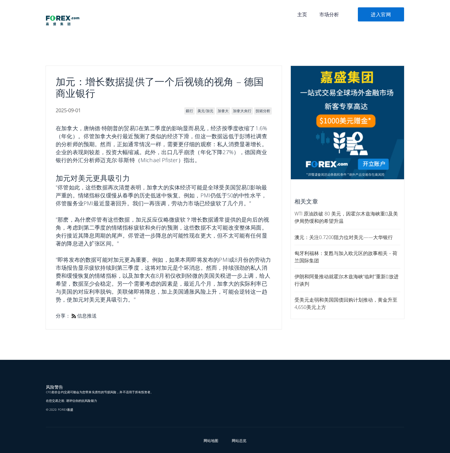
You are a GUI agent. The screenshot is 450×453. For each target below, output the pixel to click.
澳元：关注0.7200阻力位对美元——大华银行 (343, 237)
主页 (302, 14)
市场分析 (329, 14)
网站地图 (211, 440)
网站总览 (239, 440)
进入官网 (381, 14)
